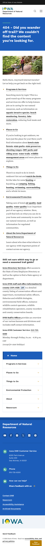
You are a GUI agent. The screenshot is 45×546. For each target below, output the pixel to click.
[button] (36, 543)
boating (29, 180)
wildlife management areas (22, 155)
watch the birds (33, 176)
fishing (31, 183)
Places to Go (12, 129)
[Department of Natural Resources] (8, 8)
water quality (20, 206)
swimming (20, 187)
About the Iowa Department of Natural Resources (20, 235)
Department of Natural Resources (12, 12)
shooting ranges (14, 150)
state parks (19, 146)
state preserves (33, 146)
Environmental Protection (18, 197)
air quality (31, 203)
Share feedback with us (20, 486)
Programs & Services (16, 89)
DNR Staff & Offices (12, 317)
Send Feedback (9, 534)
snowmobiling (33, 187)
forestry (22, 116)
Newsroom (7, 500)
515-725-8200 (15, 472)
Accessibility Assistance (13, 504)
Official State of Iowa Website (12, 2)
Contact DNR (8, 496)
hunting (10, 187)
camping (23, 183)
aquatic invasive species (17, 112)
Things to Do (12, 167)
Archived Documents (12, 509)
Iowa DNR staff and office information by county (22, 286)
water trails (24, 153)
